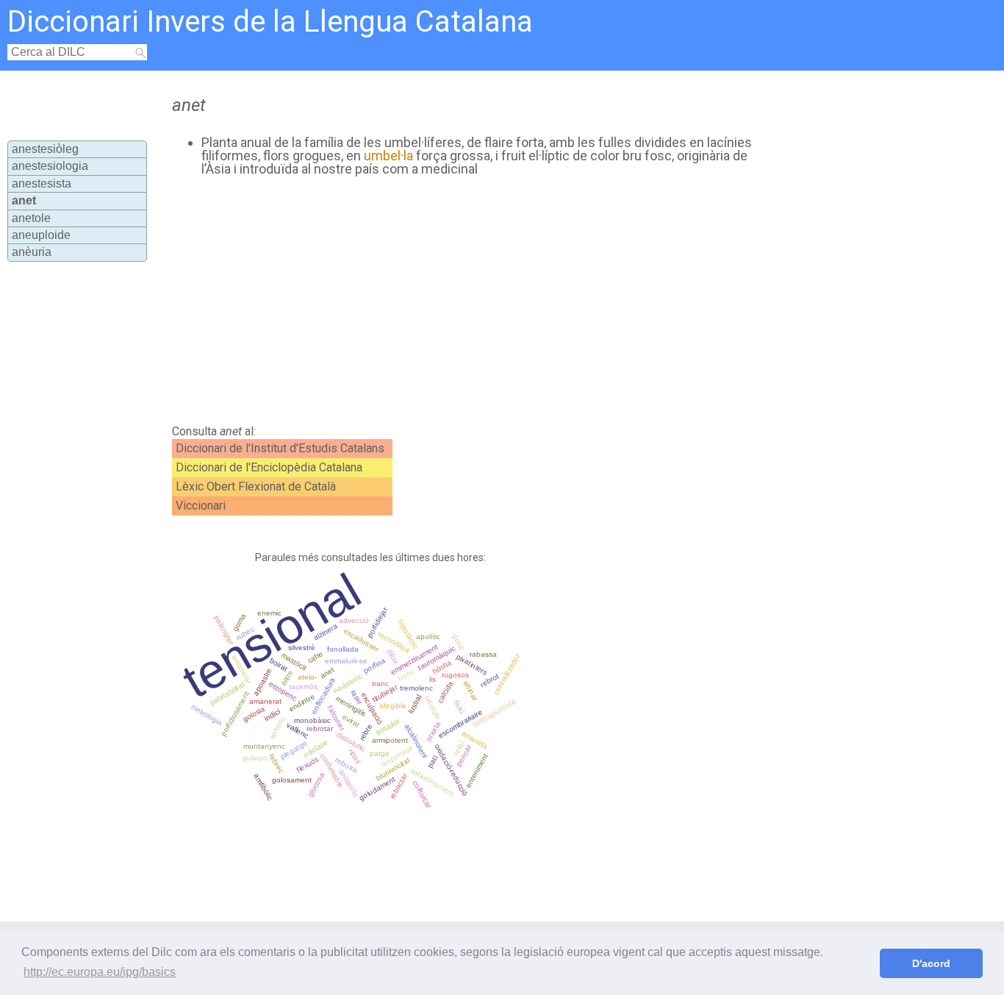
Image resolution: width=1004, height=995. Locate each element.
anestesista (41, 183)
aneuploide (41, 235)
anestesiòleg (45, 149)
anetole (31, 218)
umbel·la (388, 155)
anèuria (31, 252)
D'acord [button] (931, 963)
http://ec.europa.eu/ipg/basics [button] (100, 972)
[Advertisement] (454, 301)
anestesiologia (50, 166)
